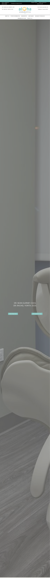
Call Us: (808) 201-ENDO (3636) (5, 3)
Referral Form (40, 3)
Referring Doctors (43, 2)
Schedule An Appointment (16, 3)
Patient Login (34, 2)
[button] (13, 314)
